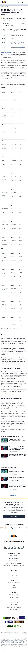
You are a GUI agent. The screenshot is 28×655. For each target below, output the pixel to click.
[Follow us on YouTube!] (12, 547)
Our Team (14, 578)
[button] (26, 2)
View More (13, 495)
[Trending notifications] (18, 2)
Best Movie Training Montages (14, 563)
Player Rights (14, 604)
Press (14, 585)
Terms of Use (14, 599)
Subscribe (14, 516)
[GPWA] (10, 626)
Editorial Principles (14, 595)
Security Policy (14, 609)
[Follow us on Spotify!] (19, 547)
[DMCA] (7, 617)
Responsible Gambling (14, 582)
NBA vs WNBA (14, 556)
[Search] (22, 2)
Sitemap (14, 587)
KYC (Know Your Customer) (14, 607)
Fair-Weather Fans (14, 560)
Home (2, 6)
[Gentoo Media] (8, 622)
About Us (14, 573)
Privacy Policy (14, 597)
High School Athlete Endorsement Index (14, 565)
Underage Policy (14, 602)
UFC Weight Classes (14, 558)
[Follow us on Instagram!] (15, 547)
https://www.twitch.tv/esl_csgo (18, 47)
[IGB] (20, 617)
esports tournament (6, 52)
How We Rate (14, 580)
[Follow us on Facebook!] (5, 547)
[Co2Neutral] (17, 626)
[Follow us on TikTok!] (22, 547)
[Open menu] (25, 2)
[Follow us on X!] (9, 547)
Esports (6, 6)
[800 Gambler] (19, 622)
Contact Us (14, 575)
